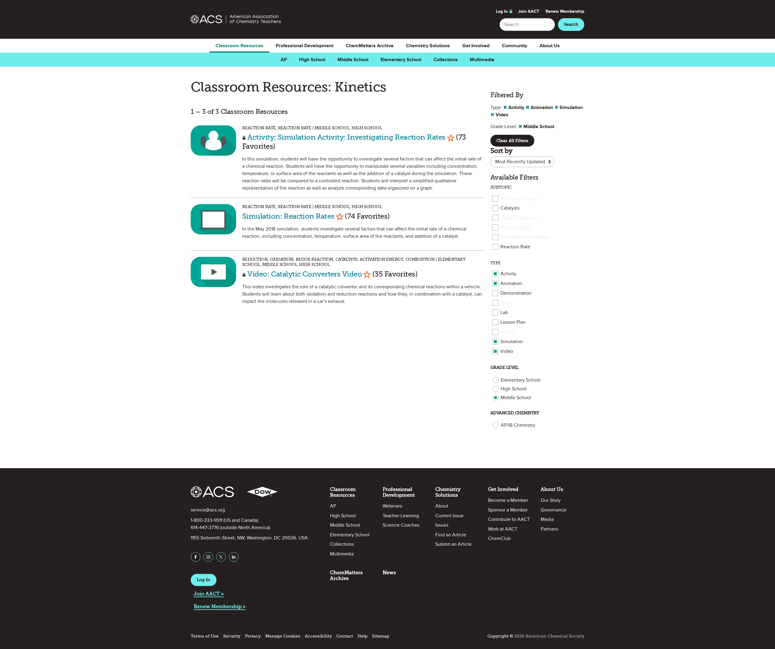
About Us (549, 46)
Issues (441, 525)
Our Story (551, 500)
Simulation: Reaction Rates (288, 216)
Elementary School (401, 60)
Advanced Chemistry (514, 413)
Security (231, 636)
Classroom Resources (239, 46)
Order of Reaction (519, 218)
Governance (553, 510)
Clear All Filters (512, 140)
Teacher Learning (401, 516)
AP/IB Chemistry (518, 425)
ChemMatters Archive (370, 46)
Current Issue (449, 516)
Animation (511, 283)
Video (506, 351)
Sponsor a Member (508, 510)
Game (506, 303)
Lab (504, 313)
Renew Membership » (220, 606)
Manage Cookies (282, 636)
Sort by (501, 151)
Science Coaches (401, 525)
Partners (549, 529)
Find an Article (450, 535)
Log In (502, 11)
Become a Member (508, 500)
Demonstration (516, 293)
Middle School (353, 60)
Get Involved (476, 46)
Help (363, 636)
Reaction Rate (515, 247)
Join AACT (528, 11)
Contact (344, 636)
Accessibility (318, 636)
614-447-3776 (205, 528)
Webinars (392, 506)
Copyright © (500, 636)
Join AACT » (209, 594)
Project (507, 332)
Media (547, 519)
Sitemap (380, 636)
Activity (508, 274)
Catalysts (509, 208)
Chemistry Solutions (428, 46)
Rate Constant (515, 227)
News (389, 572)
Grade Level (504, 367)
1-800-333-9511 (206, 520)
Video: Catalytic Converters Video (304, 274)
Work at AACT (502, 529)
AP (284, 60)
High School (312, 60)
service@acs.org (208, 510)
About (441, 506)
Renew (565, 11)
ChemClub (499, 538)
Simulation (511, 342)
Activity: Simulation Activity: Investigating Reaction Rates (346, 137)
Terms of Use (205, 636)
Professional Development (304, 46)
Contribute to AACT (509, 519)
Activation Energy (519, 198)
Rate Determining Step (524, 237)
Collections (446, 60)
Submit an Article (453, 544)
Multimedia (482, 60)
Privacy (253, 636)
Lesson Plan (513, 322)
